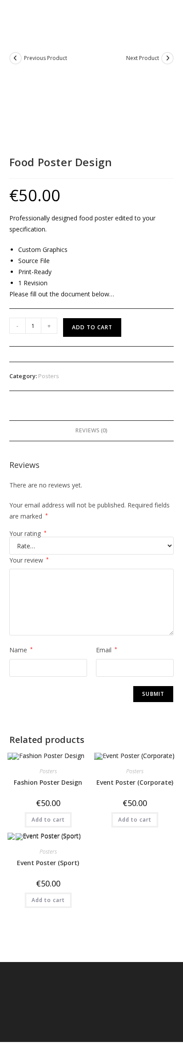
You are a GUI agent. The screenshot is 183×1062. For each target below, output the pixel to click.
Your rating (28, 534)
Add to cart (92, 327)
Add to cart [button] (48, 819)
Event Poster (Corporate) (134, 782)
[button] (163, 15)
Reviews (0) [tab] (91, 430)
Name (21, 650)
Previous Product (45, 58)
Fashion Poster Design (48, 782)
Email (106, 650)
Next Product (142, 58)
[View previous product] (15, 58)
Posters (48, 376)
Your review (29, 560)
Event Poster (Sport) (48, 862)
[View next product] (167, 58)
